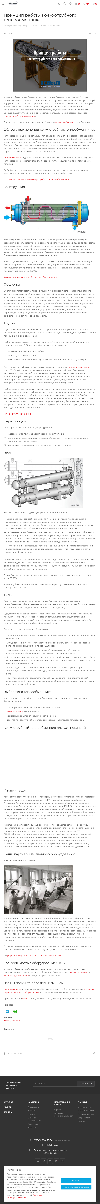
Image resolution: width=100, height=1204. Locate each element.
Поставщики (33, 1124)
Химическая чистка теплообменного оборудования (30, 277)
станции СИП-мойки (78, 972)
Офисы (57, 1110)
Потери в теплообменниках (18, 414)
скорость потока (14, 712)
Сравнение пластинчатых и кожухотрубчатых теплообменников (36, 179)
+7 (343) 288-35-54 (12, 1020)
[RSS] (90, 33)
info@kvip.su (51, 1145)
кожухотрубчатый (64, 122)
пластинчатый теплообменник (19, 116)
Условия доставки (86, 1111)
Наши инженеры (12, 989)
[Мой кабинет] (70, 4)
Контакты (32, 1111)
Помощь (83, 1102)
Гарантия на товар (86, 1114)
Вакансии (32, 1128)
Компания (33, 1102)
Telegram (43, 1161)
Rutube (56, 1161)
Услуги (8, 1107)
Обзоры (81, 1121)
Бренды (8, 1112)
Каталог (8, 1102)
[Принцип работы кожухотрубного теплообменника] (50, 65)
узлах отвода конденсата (16, 975)
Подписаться (86, 1084)
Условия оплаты (85, 1107)
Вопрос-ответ (84, 1118)
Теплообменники (12, 158)
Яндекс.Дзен (62, 1161)
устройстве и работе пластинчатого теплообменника (34, 955)
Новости (31, 1114)
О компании (33, 1107)
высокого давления (79, 367)
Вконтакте (37, 1161)
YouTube (50, 1161)
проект (26, 999)
